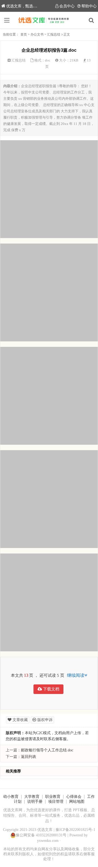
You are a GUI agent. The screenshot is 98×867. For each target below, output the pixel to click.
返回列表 (28, 757)
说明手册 (34, 801)
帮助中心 (89, 6)
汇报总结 (53, 34)
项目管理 (55, 801)
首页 (23, 34)
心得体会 (73, 797)
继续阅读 (75, 675)
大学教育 (31, 797)
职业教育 (52, 797)
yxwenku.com (48, 841)
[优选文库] (49, 20)
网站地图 (76, 801)
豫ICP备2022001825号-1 (75, 830)
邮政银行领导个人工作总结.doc (47, 750)
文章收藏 (19, 720)
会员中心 (67, 6)
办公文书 (37, 34)
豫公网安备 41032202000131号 (41, 835)
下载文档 (50, 689)
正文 (66, 34)
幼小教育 (11, 797)
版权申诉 (44, 720)
